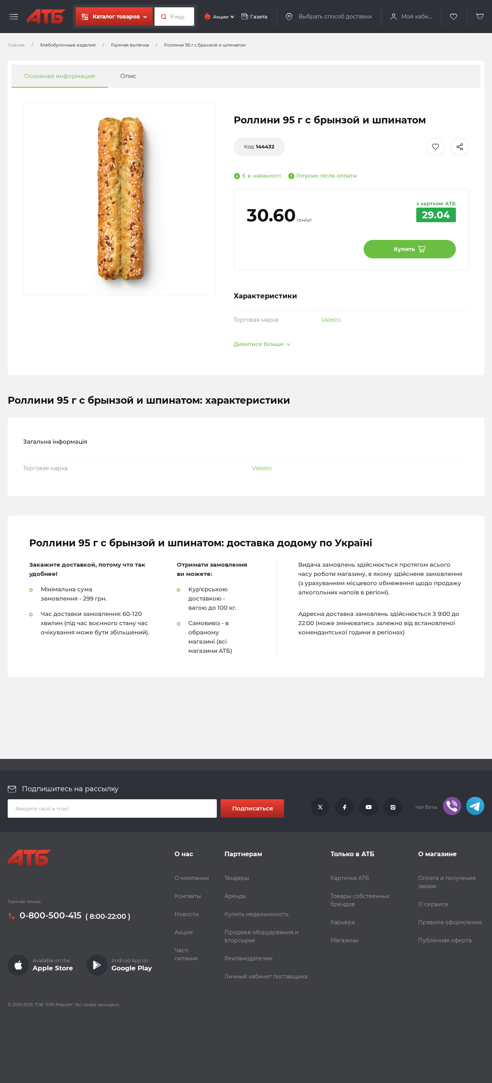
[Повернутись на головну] (46, 16)
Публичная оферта (445, 940)
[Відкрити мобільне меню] (14, 17)
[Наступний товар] (425, 515)
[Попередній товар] (66, 515)
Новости (187, 914)
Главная (16, 45)
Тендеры (236, 878)
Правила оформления (450, 922)
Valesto (331, 319)
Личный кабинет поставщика (266, 976)
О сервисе (433, 904)
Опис (128, 76)
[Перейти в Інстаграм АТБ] (393, 807)
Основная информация (59, 76)
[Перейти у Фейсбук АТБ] (344, 807)
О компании (192, 878)
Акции (184, 932)
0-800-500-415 (50, 916)
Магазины (345, 940)
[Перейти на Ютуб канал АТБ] (368, 807)
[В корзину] (480, 17)
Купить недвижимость (256, 914)
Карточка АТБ (350, 878)
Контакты (188, 896)
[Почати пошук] (162, 16)
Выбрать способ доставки (335, 16)
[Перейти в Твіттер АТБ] (320, 807)
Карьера (343, 922)
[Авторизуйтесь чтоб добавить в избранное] (435, 147)
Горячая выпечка (130, 45)
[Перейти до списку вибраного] (454, 17)
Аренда (235, 896)
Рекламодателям (248, 958)
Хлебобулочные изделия (68, 45)
